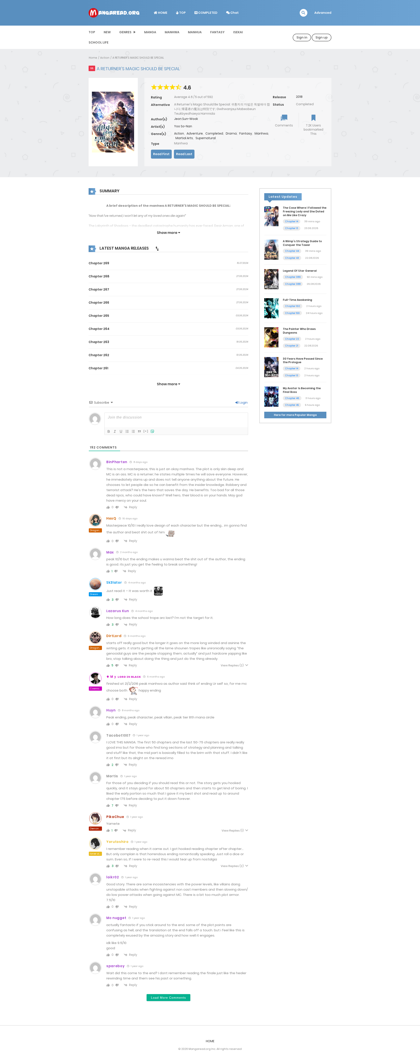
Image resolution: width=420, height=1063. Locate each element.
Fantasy (217, 32)
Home (93, 58)
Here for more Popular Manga (295, 415)
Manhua (195, 32)
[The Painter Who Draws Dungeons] (271, 337)
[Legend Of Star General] (271, 279)
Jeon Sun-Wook (186, 119)
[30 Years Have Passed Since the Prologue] (271, 366)
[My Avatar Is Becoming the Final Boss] (271, 396)
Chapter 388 (293, 284)
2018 (299, 97)
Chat (234, 13)
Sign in (301, 37)
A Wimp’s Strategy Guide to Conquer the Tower (302, 243)
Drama (231, 133)
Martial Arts (184, 138)
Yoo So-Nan (183, 126)
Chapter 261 (98, 368)
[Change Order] (157, 248)
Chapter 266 (99, 302)
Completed (214, 133)
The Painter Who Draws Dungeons (299, 330)
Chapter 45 (292, 405)
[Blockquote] (139, 431)
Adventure (195, 133)
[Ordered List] (127, 431)
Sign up (321, 37)
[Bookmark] (313, 118)
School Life (98, 42)
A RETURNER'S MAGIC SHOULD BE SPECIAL (138, 58)
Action (104, 58)
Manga (150, 32)
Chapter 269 (99, 263)
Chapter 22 (292, 339)
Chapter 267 (99, 289)
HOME (162, 13)
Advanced (322, 13)
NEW (107, 32)
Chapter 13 (291, 228)
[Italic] (115, 431)
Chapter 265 (99, 315)
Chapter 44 (292, 251)
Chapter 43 (292, 258)
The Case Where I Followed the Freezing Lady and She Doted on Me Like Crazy (304, 211)
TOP (182, 13)
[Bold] (109, 431)
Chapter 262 (99, 355)
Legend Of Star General (300, 271)
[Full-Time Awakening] (271, 308)
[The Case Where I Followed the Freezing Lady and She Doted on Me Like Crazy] (271, 216)
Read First (161, 154)
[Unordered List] (133, 431)
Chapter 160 (292, 306)
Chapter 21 (291, 345)
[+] (146, 431)
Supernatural (206, 138)
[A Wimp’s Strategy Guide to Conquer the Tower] (271, 249)
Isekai (238, 32)
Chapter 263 (99, 342)
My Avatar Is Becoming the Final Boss (302, 390)
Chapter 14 (291, 221)
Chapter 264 (99, 329)
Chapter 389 (293, 277)
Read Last (184, 154)
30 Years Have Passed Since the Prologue (303, 360)
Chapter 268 (99, 276)
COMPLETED (207, 13)
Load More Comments (168, 997)
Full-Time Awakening (297, 300)
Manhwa (172, 32)
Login (243, 402)
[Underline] (121, 431)
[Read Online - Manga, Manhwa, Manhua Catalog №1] (114, 12)
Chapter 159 (292, 313)
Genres (125, 32)
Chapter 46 (292, 398)
